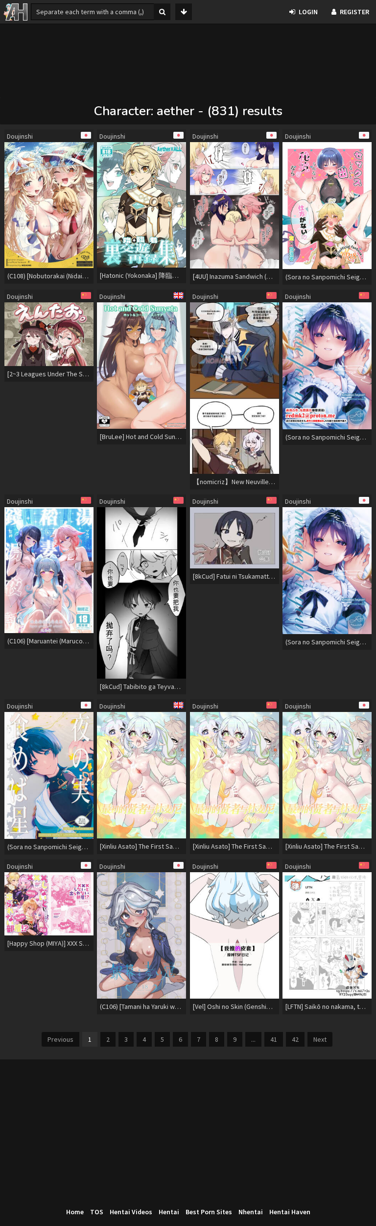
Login (308, 11)
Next (320, 1039)
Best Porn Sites (209, 1211)
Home (75, 1211)
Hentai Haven (289, 1211)
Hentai (169, 1211)
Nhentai (250, 1211)
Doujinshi (20, 136)
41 (273, 1039)
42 (295, 1039)
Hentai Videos (131, 1211)
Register (354, 11)
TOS (96, 1211)
